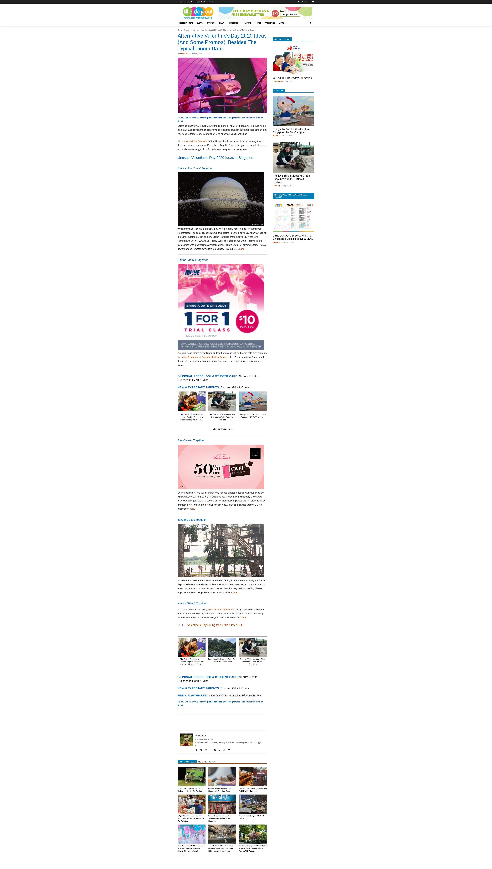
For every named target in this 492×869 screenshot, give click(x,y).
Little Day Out (278, 81)
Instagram (206, 117)
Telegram (232, 117)
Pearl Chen (184, 54)
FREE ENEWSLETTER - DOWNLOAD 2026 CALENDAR (290, 196)
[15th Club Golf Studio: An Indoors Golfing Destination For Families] (192, 776)
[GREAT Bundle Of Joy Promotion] (293, 60)
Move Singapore (190, 357)
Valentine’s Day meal (196, 141)
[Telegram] (215, 719)
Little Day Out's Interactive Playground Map (235, 695)
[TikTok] (220, 749)
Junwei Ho (276, 242)
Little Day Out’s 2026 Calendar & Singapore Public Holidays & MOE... (293, 237)
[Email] (203, 719)
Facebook (217, 117)
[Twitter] (305, 1)
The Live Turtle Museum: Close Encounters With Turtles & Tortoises (222, 417)
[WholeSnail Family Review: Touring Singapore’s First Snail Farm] (222, 776)
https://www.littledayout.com (204, 739)
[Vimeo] (309, 1)
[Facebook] (298, 1)
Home (180, 30)
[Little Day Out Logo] (198, 13)
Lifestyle (187, 30)
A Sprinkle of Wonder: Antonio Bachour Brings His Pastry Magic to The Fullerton (191, 818)
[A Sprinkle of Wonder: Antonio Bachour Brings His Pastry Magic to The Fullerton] (192, 804)
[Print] (209, 719)
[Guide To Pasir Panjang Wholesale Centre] (253, 804)
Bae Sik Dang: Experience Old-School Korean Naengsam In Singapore (219, 818)
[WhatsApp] (197, 719)
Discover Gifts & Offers (235, 387)
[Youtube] (312, 1)
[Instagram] (302, 1)
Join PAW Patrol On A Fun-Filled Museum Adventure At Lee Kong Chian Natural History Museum (220, 848)
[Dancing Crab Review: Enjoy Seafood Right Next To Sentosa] (253, 776)
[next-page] (183, 856)
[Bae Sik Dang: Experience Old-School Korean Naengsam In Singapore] (222, 804)
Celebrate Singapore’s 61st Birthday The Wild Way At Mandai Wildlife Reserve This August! (252, 848)
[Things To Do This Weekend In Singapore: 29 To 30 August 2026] (253, 401)
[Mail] (207, 749)
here (241, 249)
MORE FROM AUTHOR (207, 762)
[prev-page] (179, 856)
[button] (311, 23)
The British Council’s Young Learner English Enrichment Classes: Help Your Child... (191, 417)
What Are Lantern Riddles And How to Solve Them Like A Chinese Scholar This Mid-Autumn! (191, 848)
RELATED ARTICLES (187, 762)
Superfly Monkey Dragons (215, 357)
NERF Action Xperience (220, 609)
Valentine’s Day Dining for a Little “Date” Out (214, 625)
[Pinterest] (191, 719)
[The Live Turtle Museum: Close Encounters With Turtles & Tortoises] (222, 401)
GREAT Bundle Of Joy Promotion (292, 77)
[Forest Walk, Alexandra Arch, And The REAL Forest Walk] (222, 647)
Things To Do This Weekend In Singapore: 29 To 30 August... (291, 131)
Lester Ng (276, 186)
